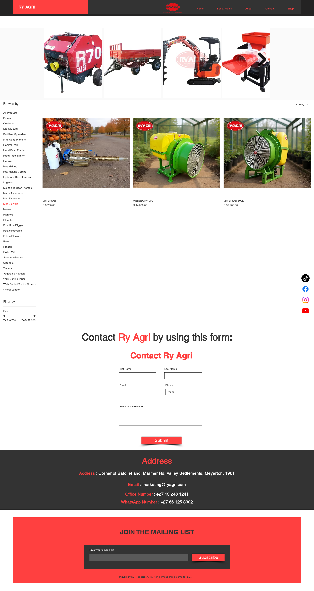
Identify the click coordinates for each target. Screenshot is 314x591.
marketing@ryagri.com (164, 484)
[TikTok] (305, 278)
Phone (169, 385)
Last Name (170, 369)
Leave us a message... (132, 406)
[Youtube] (305, 311)
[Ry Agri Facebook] (305, 289)
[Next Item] (262, 59)
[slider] (4, 316)
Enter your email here (101, 550)
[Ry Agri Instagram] (305, 300)
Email (123, 385)
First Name (125, 369)
